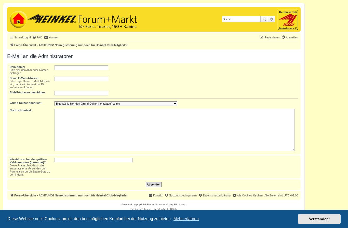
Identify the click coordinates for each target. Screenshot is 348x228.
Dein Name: (17, 66)
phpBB (140, 204)
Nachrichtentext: (21, 110)
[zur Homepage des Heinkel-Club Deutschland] (18, 18)
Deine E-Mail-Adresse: (24, 78)
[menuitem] (37, 37)
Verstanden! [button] (319, 219)
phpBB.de (172, 209)
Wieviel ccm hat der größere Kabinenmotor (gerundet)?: (28, 161)
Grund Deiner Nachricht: (26, 102)
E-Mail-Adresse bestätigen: (28, 92)
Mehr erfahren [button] (186, 219)
